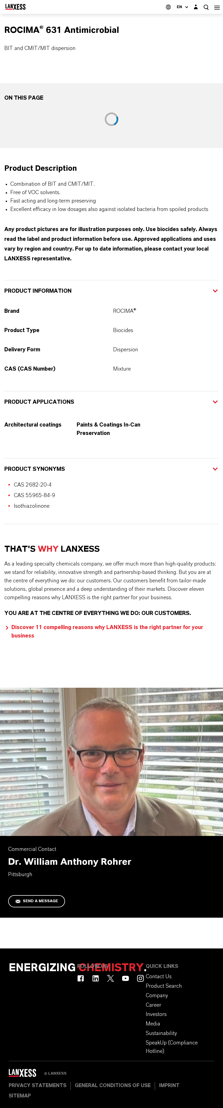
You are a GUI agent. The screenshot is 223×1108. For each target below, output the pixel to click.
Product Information (38, 291)
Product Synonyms (34, 469)
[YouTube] (125, 978)
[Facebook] (80, 978)
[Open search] (206, 7)
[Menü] (217, 7)
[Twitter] (110, 978)
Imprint (169, 1085)
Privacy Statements (37, 1085)
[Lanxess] (26, 1075)
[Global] (168, 7)
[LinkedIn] (95, 978)
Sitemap (20, 1096)
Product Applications (39, 402)
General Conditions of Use (113, 1085)
